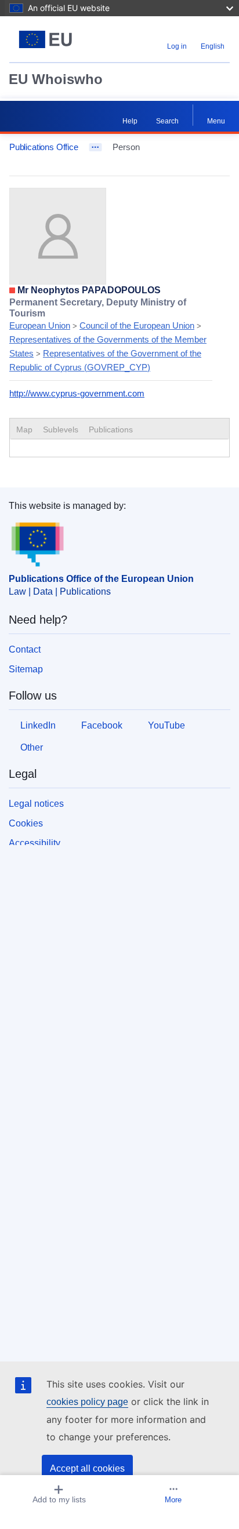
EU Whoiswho (56, 79)
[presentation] (61, 429)
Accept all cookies (87, 1468)
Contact (25, 649)
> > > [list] (108, 334)
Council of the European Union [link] (136, 325)
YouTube (166, 725)
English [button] (212, 46)
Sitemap (26, 669)
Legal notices (36, 804)
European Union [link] (39, 325)
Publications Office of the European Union (101, 579)
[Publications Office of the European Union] (48, 39)
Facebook (101, 725)
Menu (216, 121)
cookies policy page (87, 1402)
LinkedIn (38, 725)
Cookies (26, 823)
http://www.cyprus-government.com (76, 393)
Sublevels (60, 429)
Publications (111, 429)
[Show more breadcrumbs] (95, 147)
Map (24, 429)
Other (31, 747)
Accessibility (34, 843)
